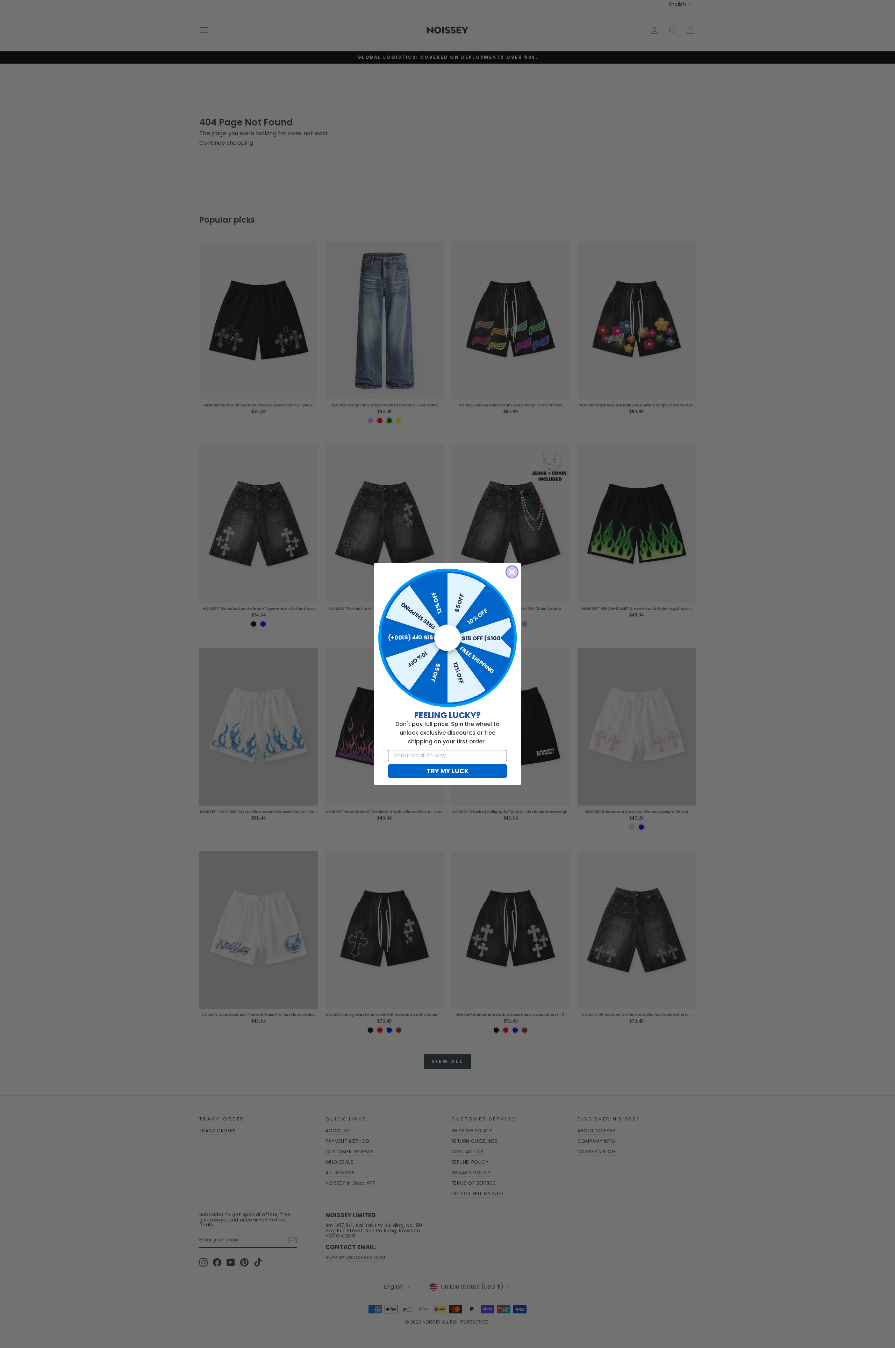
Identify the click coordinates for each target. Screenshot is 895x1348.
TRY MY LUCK (447, 770)
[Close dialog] (512, 572)
